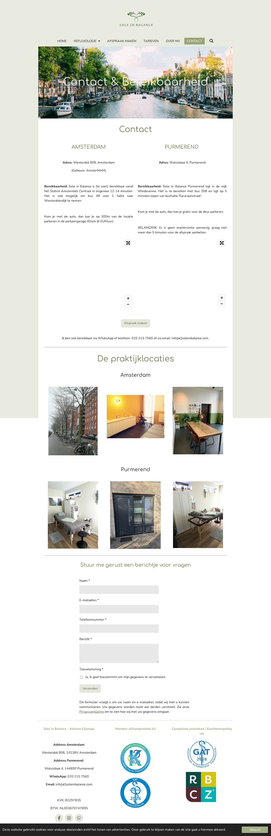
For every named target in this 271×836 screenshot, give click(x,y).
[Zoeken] (211, 41)
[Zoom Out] (128, 304)
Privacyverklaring (91, 712)
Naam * (84, 581)
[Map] (88, 273)
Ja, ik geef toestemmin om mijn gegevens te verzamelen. (125, 677)
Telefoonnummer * (92, 619)
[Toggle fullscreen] (128, 243)
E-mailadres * (89, 600)
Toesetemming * (91, 669)
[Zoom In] (128, 298)
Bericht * (85, 639)
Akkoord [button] (255, 830)
